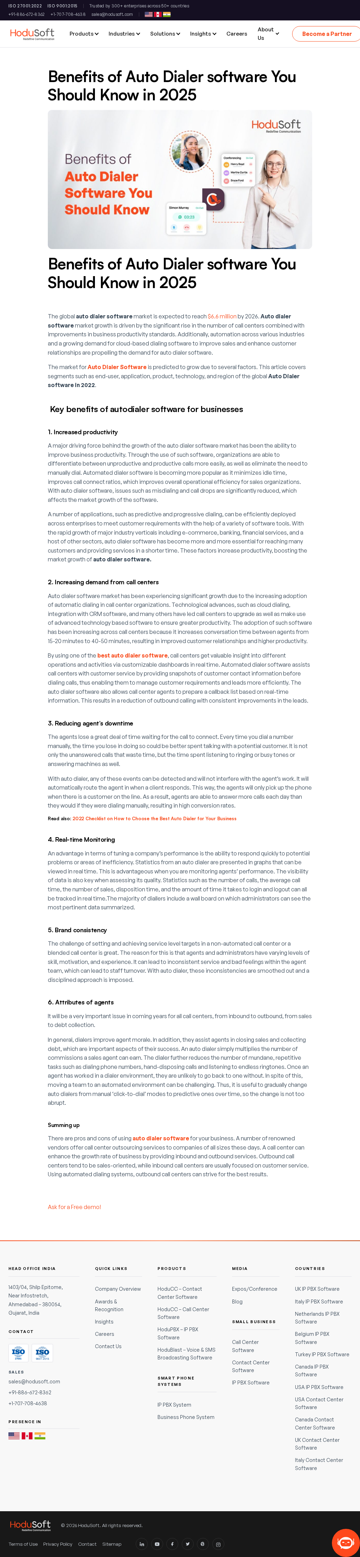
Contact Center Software (251, 1366)
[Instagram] (218, 1544)
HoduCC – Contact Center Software (180, 1293)
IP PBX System (174, 1405)
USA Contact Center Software (319, 1403)
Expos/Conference (254, 1289)
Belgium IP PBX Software (312, 1338)
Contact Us (108, 1346)
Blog (237, 1301)
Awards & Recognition (109, 1305)
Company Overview (118, 1289)
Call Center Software (245, 1346)
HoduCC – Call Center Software (183, 1313)
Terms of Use (23, 1544)
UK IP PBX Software (317, 1289)
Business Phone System (186, 1417)
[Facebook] (172, 1544)
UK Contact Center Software (317, 1444)
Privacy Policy (57, 1544)
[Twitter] (188, 1544)
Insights (104, 1322)
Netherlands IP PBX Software (317, 1318)
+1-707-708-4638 (68, 14)
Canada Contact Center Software (315, 1423)
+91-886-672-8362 (26, 14)
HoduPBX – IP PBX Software (178, 1333)
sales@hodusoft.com (112, 14)
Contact (87, 1544)
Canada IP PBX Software (312, 1370)
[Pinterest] (203, 1544)
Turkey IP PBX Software (322, 1354)
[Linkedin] (142, 1544)
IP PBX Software (251, 1382)
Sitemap (112, 1544)
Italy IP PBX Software (319, 1301)
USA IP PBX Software (319, 1387)
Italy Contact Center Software (319, 1464)
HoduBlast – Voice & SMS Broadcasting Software (187, 1353)
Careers (104, 1334)
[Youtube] (157, 1544)
